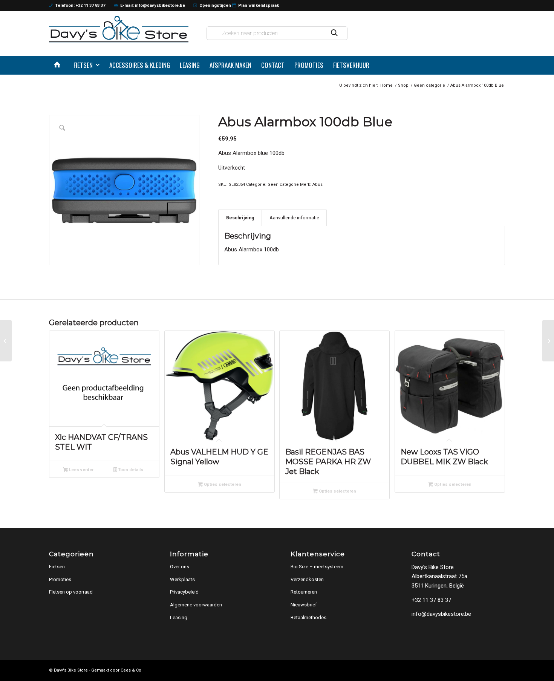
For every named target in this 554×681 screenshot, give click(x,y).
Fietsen (57, 566)
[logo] (118, 29)
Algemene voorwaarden (196, 605)
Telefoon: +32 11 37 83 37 (80, 5)
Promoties (60, 579)
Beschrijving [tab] (240, 217)
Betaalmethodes (308, 617)
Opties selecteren (222, 484)
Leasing (178, 617)
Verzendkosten (307, 579)
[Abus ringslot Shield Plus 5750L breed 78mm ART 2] (6, 340)
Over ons (179, 566)
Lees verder (80, 469)
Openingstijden (215, 5)
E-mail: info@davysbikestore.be (152, 5)
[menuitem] (59, 65)
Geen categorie (283, 184)
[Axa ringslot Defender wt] (548, 340)
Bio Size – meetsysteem (317, 566)
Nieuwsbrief (304, 605)
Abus (317, 184)
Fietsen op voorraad (71, 592)
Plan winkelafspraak (258, 5)
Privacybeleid (184, 592)
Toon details (130, 469)
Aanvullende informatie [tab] (294, 217)
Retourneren (304, 592)
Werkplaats (182, 579)
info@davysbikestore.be (441, 614)
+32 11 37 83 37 (431, 600)
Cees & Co (131, 670)
